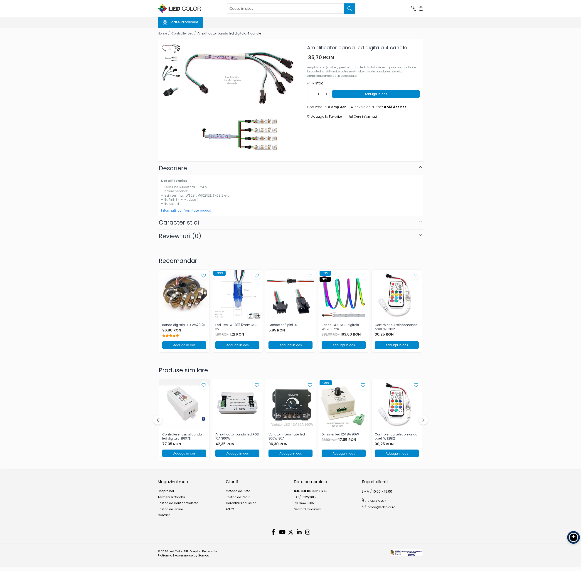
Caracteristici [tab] (179, 222)
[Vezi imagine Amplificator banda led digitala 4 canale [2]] (171, 91)
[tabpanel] (239, 99)
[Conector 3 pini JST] (290, 295)
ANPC (230, 509)
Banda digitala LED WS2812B (183, 325)
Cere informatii (365, 116)
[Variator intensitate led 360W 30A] (290, 404)
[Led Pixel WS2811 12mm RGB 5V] (237, 295)
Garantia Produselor (241, 503)
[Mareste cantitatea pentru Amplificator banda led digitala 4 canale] (326, 94)
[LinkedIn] (299, 532)
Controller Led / (184, 33)
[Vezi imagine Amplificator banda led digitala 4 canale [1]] (171, 71)
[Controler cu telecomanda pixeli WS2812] (397, 295)
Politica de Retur (238, 497)
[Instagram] (308, 532)
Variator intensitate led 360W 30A (286, 436)
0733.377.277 (376, 501)
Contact (164, 515)
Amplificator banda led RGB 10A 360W (237, 436)
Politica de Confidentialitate (178, 503)
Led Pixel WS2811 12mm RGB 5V (236, 327)
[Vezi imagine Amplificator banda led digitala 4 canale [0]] (171, 52)
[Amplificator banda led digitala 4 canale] (239, 99)
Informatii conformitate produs (186, 210)
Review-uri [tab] (180, 236)
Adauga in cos (376, 94)
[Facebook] (273, 532)
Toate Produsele (183, 22)
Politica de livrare (170, 509)
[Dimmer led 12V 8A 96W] (343, 404)
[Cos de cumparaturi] (421, 8)
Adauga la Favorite (326, 116)
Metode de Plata (238, 491)
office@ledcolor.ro (381, 507)
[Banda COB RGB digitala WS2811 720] (343, 295)
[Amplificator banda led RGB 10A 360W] (237, 404)
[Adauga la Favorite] (204, 275)
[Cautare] (349, 8)
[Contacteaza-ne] (413, 8)
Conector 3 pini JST (283, 325)
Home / (164, 33)
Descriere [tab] (173, 168)
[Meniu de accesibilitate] (573, 537)
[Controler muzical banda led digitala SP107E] (184, 404)
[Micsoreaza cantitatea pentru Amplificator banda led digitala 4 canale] (310, 94)
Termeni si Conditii (171, 497)
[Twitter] (291, 532)
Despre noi (166, 491)
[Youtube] (282, 532)
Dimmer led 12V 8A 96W (340, 434)
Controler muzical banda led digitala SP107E (182, 436)
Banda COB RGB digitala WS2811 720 (340, 327)
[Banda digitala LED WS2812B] (184, 295)
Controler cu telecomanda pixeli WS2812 (396, 327)
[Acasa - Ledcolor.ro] (180, 8)
